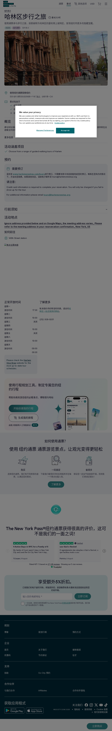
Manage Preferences (45, 130)
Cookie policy (59, 123)
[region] (56, 121)
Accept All (65, 130)
